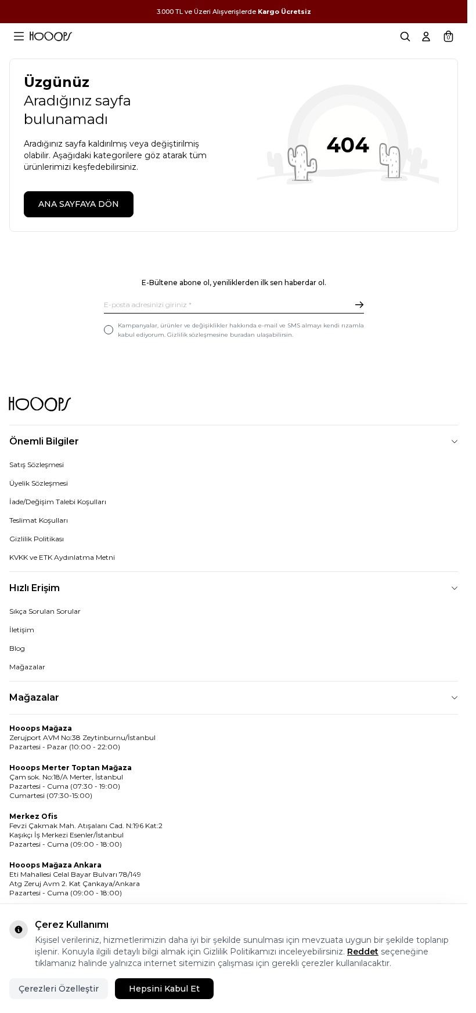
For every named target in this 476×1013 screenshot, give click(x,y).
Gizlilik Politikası (36, 538)
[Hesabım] (426, 36)
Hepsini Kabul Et (164, 988)
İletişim (21, 629)
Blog (17, 648)
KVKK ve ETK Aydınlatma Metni (62, 557)
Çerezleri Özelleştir (59, 988)
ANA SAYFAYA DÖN (78, 204)
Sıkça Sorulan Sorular (45, 611)
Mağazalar (27, 666)
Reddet (362, 951)
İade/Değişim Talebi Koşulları (57, 501)
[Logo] (50, 36)
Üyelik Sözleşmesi (38, 483)
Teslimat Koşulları (38, 520)
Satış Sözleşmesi (36, 464)
